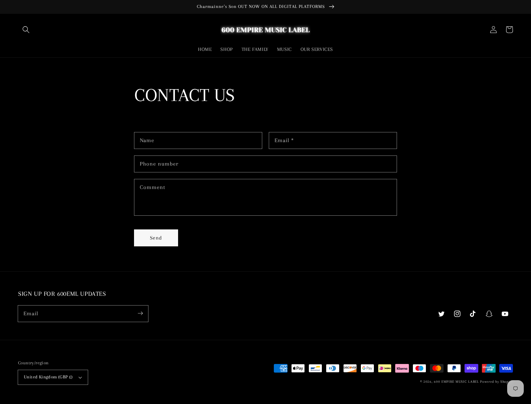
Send (156, 238)
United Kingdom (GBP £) (48, 376)
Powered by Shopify (496, 381)
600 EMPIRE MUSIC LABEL (456, 381)
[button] (26, 30)
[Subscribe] (140, 313)
